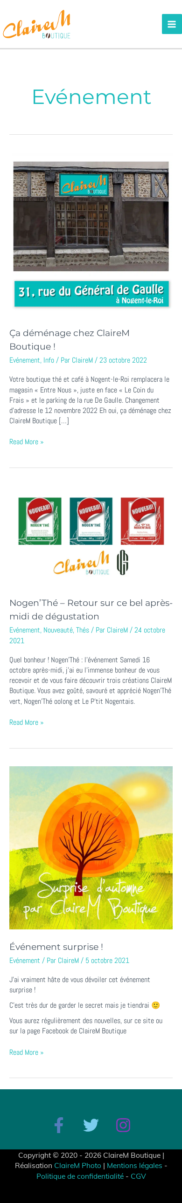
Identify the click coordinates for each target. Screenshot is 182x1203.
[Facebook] (59, 1125)
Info (48, 360)
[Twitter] (91, 1125)
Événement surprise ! (56, 947)
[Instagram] (123, 1125)
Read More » (26, 442)
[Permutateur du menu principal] (172, 24)
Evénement (24, 360)
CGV (138, 1176)
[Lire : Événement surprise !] (91, 847)
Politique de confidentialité (80, 1176)
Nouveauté (58, 630)
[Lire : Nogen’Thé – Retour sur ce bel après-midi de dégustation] (91, 535)
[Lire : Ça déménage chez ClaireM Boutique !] (91, 234)
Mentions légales (134, 1165)
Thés (82, 630)
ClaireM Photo (77, 1165)
